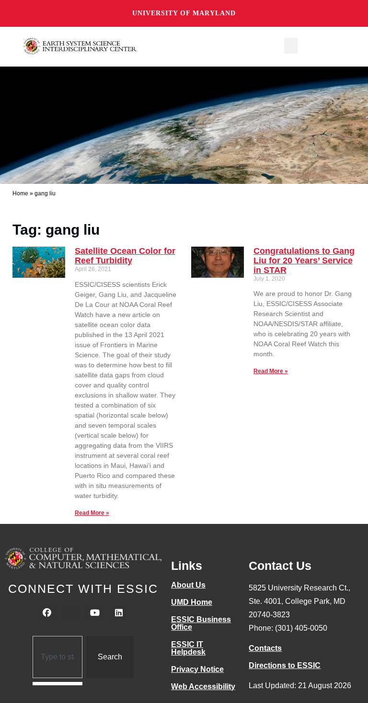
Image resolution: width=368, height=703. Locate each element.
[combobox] (58, 657)
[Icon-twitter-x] (71, 613)
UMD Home (191, 602)
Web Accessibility (203, 686)
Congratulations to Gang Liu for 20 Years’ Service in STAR (304, 260)
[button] (291, 46)
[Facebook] (47, 613)
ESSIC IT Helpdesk (188, 648)
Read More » (92, 513)
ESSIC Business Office (201, 623)
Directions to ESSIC (285, 665)
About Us (188, 585)
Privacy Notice (197, 669)
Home (20, 193)
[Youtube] (95, 613)
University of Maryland (184, 13)
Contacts (265, 648)
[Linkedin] (118, 613)
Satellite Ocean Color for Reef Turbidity (125, 255)
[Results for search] (58, 683)
